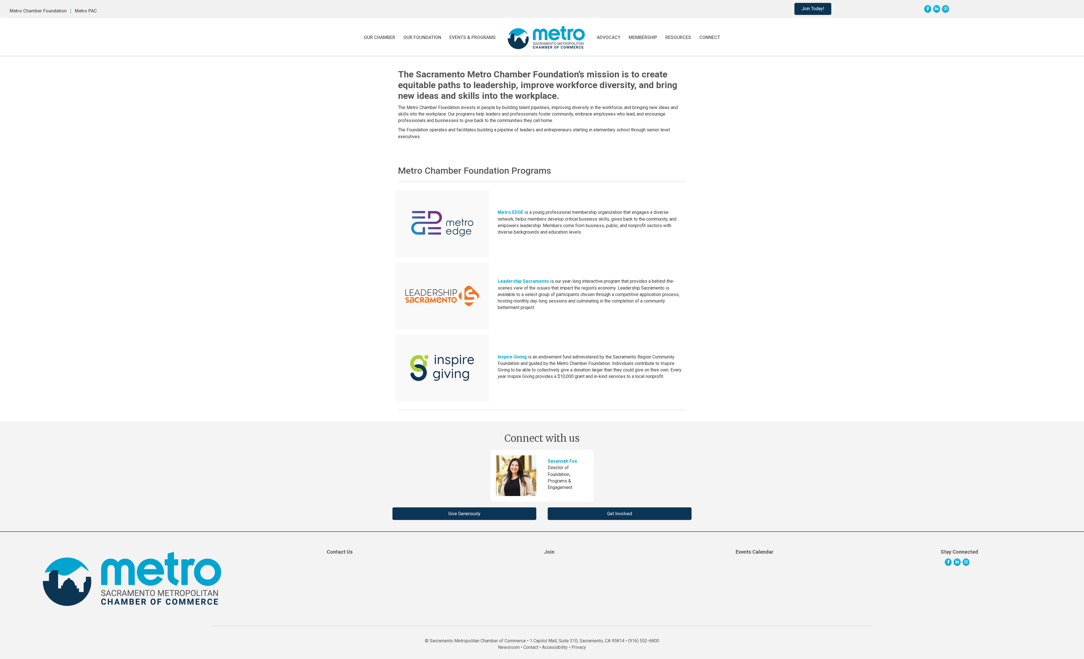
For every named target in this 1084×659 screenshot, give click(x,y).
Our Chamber (379, 37)
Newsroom (509, 647)
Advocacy (608, 37)
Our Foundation (422, 37)
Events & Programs (472, 37)
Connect (709, 37)
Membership (643, 37)
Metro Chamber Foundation (38, 11)
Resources (678, 37)
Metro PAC (86, 11)
